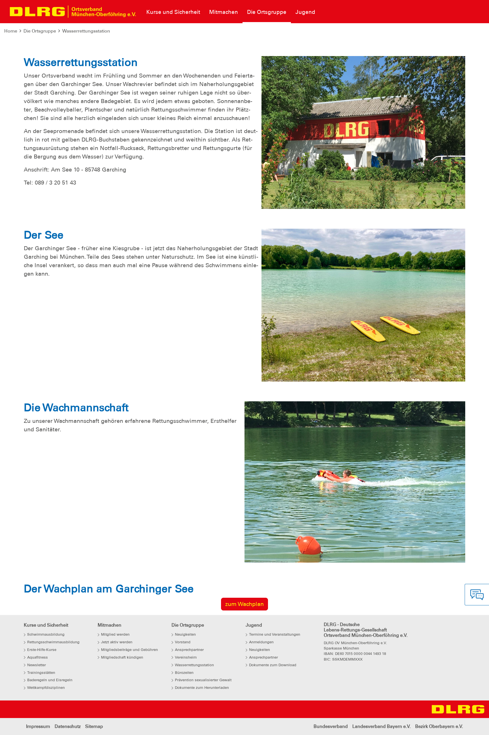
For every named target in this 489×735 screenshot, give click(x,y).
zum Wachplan (244, 604)
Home (10, 31)
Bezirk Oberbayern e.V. (439, 726)
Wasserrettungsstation (86, 31)
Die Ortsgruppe (39, 31)
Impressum (38, 726)
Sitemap (94, 726)
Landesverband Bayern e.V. (381, 726)
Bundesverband (331, 726)
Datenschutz (68, 726)
